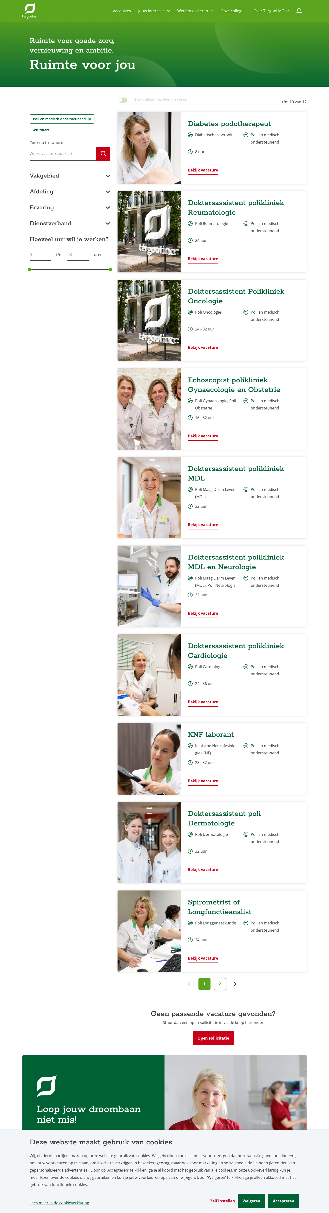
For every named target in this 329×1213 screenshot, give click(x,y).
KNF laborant (211, 734)
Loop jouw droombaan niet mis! (89, 1115)
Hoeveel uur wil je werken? (69, 239)
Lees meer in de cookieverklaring (59, 1203)
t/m (59, 254)
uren (98, 254)
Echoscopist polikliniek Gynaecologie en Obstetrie (234, 385)
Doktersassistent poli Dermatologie (224, 818)
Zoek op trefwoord (46, 142)
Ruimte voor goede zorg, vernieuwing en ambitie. (74, 45)
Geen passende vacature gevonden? (213, 1014)
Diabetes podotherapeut (229, 124)
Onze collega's (233, 10)
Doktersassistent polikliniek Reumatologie (236, 207)
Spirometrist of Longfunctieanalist (219, 907)
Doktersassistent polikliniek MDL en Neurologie (236, 562)
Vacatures (122, 10)
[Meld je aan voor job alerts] (299, 10)
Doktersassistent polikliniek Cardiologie (236, 650)
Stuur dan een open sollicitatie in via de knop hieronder (213, 1022)
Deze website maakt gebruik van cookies (101, 1142)
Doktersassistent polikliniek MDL (236, 473)
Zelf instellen (222, 1201)
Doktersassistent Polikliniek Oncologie (236, 296)
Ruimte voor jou (83, 65)
